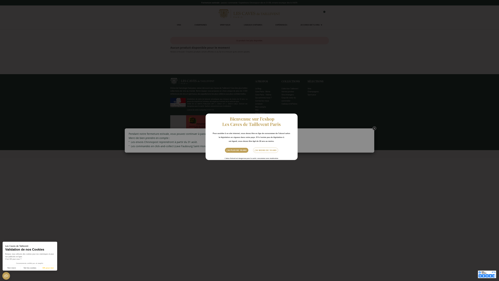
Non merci (11, 268)
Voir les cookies (30, 268)
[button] (6, 276)
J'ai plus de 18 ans (237, 150)
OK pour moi (48, 268)
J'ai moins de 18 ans (265, 150)
